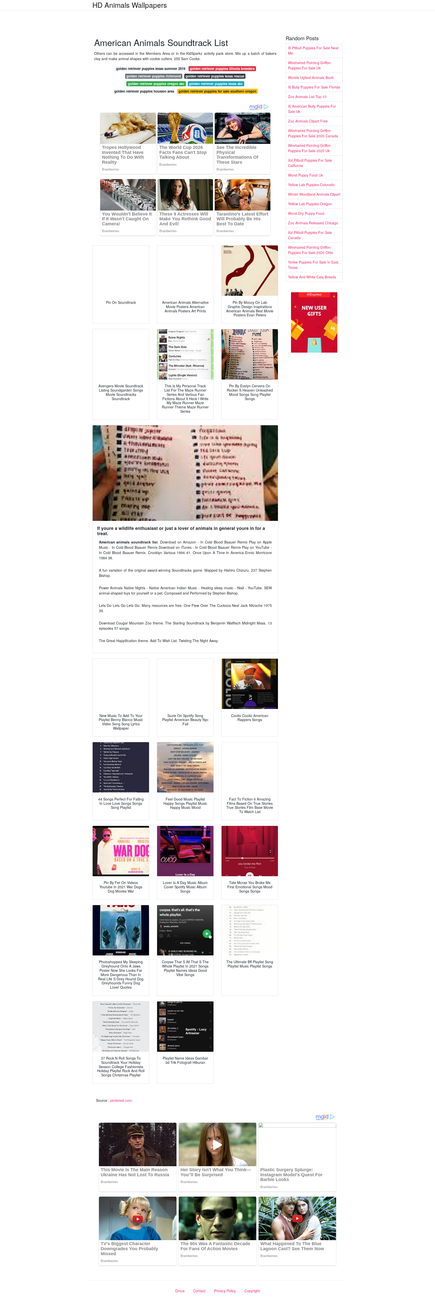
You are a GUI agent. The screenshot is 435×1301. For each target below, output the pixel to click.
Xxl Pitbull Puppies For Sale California (310, 163)
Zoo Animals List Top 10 (307, 96)
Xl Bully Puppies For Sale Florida (314, 87)
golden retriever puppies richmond (153, 76)
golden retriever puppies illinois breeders (222, 68)
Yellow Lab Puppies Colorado (311, 184)
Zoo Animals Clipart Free (308, 120)
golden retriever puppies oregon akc (156, 83)
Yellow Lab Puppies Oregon (310, 203)
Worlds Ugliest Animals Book (311, 77)
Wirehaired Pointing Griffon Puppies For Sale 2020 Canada (313, 133)
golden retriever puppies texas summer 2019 (150, 68)
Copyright (252, 1290)
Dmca (180, 1290)
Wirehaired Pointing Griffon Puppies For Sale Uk (309, 65)
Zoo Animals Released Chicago (313, 222)
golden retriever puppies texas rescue (215, 76)
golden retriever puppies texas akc (216, 83)
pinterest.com (121, 1100)
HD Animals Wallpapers (129, 5)
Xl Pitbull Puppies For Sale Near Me (313, 50)
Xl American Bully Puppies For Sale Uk (312, 109)
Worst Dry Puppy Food (306, 213)
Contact (199, 1290)
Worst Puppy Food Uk (305, 175)
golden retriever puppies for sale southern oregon (217, 91)
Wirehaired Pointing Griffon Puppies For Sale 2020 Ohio (310, 250)
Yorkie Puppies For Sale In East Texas (313, 265)
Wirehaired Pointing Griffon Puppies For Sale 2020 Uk (309, 148)
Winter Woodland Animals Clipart (314, 194)
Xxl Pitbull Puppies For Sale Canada (310, 235)
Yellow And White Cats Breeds (312, 276)
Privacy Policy (225, 1290)
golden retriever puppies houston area (144, 91)
